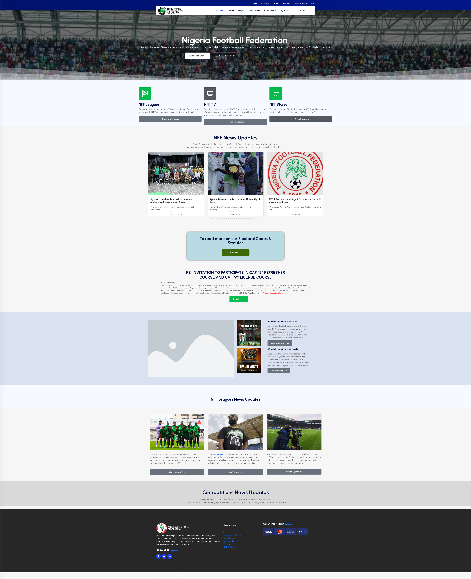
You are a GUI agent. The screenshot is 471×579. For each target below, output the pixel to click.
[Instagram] (169, 559)
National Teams (300, 3)
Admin (175, 212)
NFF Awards (300, 11)
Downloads (228, 544)
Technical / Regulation (281, 3)
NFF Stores (278, 104)
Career (254, 3)
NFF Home (220, 11)
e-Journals (265, 3)
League (241, 11)
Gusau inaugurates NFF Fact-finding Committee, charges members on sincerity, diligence (236, 202)
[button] (207, 221)
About (231, 11)
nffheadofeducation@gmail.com (275, 296)
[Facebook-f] (158, 559)
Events (226, 547)
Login (313, 3)
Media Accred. (270, 11)
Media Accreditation (232, 538)
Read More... (238, 302)
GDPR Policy (229, 550)
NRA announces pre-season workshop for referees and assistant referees (294, 200)
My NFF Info (285, 11)
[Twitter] (164, 559)
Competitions (254, 11)
